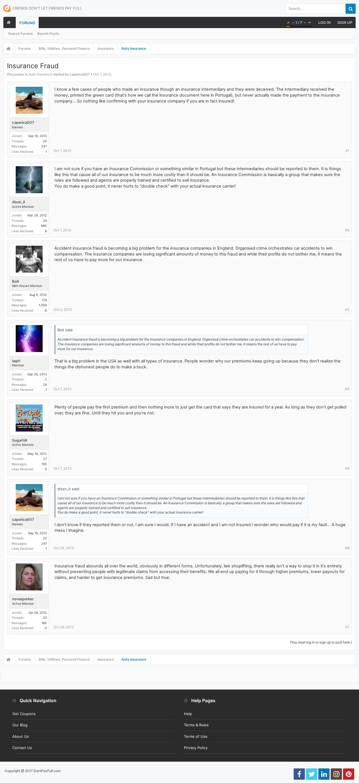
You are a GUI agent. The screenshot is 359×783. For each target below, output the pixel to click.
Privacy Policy (196, 747)
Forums (27, 22)
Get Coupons (24, 713)
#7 (347, 627)
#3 (347, 309)
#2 (347, 230)
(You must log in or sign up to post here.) (321, 642)
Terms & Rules (196, 725)
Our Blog (19, 725)
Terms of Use (196, 736)
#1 (347, 151)
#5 (347, 468)
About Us (20, 736)
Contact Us (22, 747)
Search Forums (20, 33)
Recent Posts (48, 33)
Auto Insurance (40, 74)
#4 (347, 389)
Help (188, 713)
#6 (347, 548)
